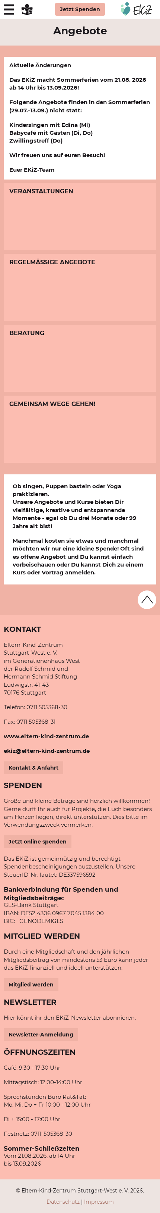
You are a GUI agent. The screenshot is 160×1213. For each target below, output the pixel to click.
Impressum (99, 1201)
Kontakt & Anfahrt (33, 767)
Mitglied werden (31, 984)
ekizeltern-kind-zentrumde (47, 750)
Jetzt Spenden (80, 9)
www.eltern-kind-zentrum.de (46, 736)
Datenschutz (63, 1201)
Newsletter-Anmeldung (41, 1034)
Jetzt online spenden (38, 841)
